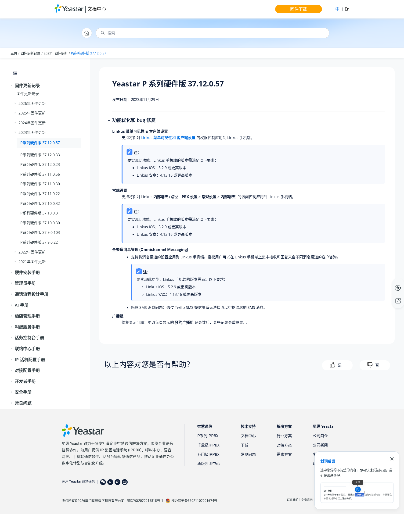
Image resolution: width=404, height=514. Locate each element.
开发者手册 (25, 381)
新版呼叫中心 (208, 463)
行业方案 (284, 436)
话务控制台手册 (29, 337)
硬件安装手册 (27, 272)
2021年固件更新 (32, 261)
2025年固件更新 (32, 113)
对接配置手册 (27, 370)
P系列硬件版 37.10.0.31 (40, 213)
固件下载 (298, 9)
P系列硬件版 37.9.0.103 (40, 232)
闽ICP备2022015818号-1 (145, 501)
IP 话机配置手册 (30, 359)
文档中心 (96, 9)
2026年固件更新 (32, 103)
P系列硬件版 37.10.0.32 (40, 203)
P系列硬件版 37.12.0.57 (88, 53)
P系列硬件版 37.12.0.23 (40, 164)
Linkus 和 (168, 137)
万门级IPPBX (208, 454)
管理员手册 (25, 283)
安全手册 (23, 392)
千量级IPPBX (208, 445)
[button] (12, 85)
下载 (244, 445)
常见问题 (23, 403)
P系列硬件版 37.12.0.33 (40, 154)
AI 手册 (22, 305)
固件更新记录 (30, 53)
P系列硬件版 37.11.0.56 (40, 174)
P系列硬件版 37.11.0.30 (40, 183)
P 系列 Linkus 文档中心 (389, 283)
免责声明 (307, 500)
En (347, 9)
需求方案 (284, 454)
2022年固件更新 (32, 252)
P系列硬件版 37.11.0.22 (40, 193)
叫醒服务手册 (27, 327)
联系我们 (292, 500)
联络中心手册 (27, 348)
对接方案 (284, 445)
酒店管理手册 (27, 316)
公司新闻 (320, 445)
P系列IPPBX (207, 436)
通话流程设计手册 (31, 294)
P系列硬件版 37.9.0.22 (39, 242)
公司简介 (320, 436)
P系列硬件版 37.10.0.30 (40, 222)
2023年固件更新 (56, 53)
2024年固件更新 (32, 122)
